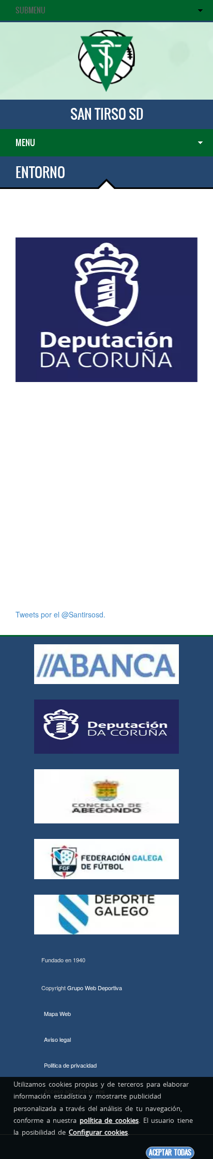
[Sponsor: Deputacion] (106, 309)
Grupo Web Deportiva (94, 987)
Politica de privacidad (70, 1065)
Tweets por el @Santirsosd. (60, 614)
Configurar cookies (98, 1132)
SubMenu (30, 10)
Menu (25, 142)
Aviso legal (57, 1039)
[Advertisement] (106, 495)
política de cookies (109, 1120)
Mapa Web (57, 1013)
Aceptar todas (170, 1152)
